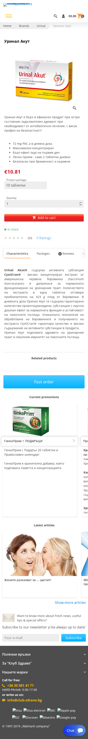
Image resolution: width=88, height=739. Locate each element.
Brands (24, 26)
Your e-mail (13, 637)
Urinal (41, 26)
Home (7, 26)
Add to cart (46, 217)
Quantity (11, 198)
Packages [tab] (43, 253)
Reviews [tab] (66, 253)
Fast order (44, 382)
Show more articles (70, 602)
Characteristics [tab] (17, 253)
